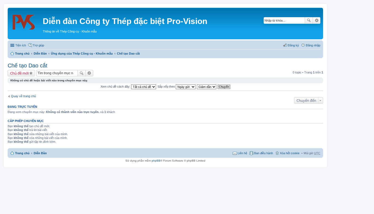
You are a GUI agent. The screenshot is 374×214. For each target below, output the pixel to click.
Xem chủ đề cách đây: (115, 86)
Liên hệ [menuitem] (242, 153)
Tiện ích (20, 45)
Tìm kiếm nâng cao (316, 20)
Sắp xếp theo (166, 86)
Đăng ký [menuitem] (293, 45)
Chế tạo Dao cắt (128, 53)
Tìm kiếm (309, 20)
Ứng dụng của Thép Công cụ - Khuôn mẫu (82, 53)
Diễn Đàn (40, 53)
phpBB (156, 160)
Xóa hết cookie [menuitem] (290, 153)
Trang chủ (22, 53)
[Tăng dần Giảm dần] (207, 86)
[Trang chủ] (26, 20)
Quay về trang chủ (23, 96)
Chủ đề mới (19, 73)
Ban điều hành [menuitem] (263, 153)
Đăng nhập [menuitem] (313, 45)
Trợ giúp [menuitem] (38, 45)
